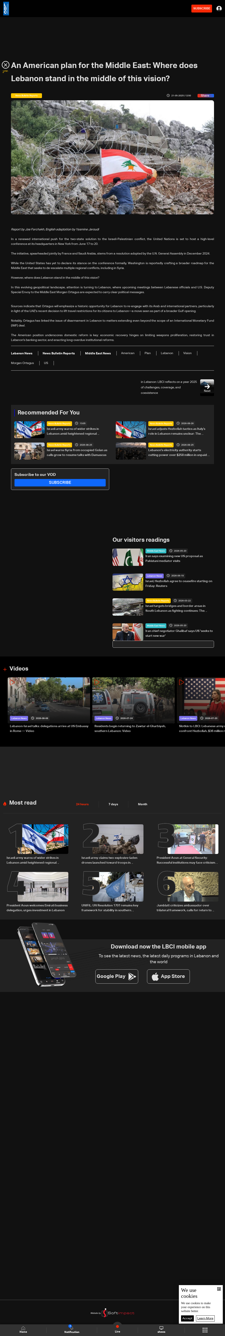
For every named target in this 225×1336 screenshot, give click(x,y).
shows (161, 1332)
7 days (113, 804)
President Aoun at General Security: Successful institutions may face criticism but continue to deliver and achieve (186, 860)
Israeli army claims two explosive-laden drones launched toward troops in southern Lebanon (109, 860)
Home (23, 1332)
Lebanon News (154, 576)
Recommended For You (49, 413)
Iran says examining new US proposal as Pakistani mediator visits (174, 559)
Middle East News (156, 551)
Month (142, 804)
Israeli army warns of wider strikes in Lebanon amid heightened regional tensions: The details (73, 431)
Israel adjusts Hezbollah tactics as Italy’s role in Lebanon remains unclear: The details (176, 431)
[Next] (219, 705)
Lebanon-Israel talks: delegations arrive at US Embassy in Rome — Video (49, 729)
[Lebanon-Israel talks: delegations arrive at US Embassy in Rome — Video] (49, 705)
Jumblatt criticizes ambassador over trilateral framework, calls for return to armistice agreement (184, 908)
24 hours (82, 804)
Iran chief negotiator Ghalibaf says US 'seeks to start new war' (179, 633)
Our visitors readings (141, 540)
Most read (22, 803)
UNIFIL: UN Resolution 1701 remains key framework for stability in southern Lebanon (110, 908)
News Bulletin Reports (59, 424)
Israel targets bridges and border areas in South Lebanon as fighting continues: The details (175, 608)
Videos (18, 669)
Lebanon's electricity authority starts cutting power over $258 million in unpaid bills (177, 453)
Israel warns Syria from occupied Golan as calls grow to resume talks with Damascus (77, 453)
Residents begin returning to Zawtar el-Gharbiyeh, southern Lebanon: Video (130, 729)
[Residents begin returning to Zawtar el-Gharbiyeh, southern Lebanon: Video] (133, 705)
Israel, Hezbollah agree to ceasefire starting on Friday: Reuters (178, 584)
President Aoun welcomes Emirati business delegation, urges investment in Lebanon (37, 908)
